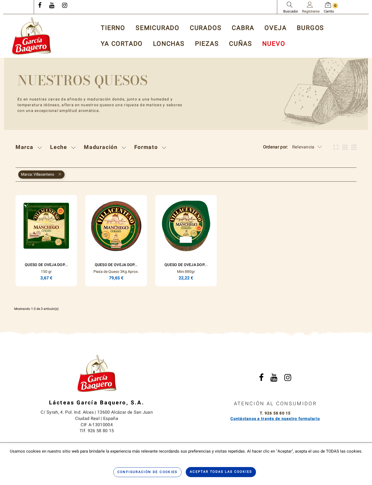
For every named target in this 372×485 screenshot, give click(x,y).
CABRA (243, 28)
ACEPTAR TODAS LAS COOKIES (221, 471)
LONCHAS (169, 44)
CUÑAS (240, 44)
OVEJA (275, 28)
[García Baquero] (31, 36)
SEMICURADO (157, 28)
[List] (353, 147)
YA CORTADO (122, 44)
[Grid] (336, 147)
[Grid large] (344, 147)
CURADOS (206, 28)
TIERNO (113, 28)
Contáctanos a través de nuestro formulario (275, 419)
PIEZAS (207, 44)
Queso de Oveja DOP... (46, 265)
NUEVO (273, 44)
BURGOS (310, 28)
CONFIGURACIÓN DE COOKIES (147, 471)
